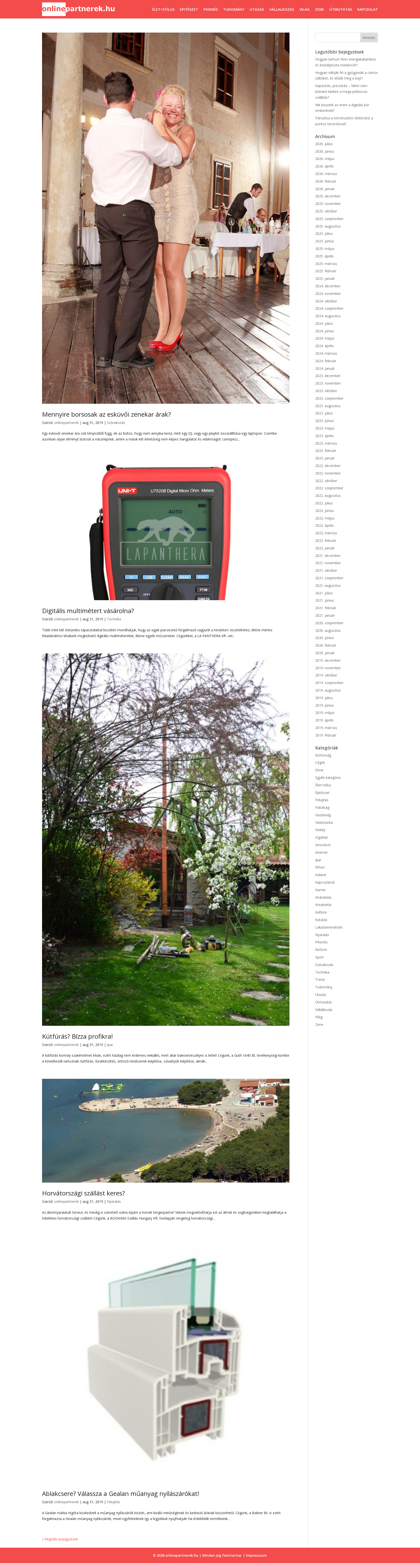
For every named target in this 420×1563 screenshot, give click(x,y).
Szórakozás (116, 422)
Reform (321, 949)
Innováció (323, 845)
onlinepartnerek (66, 422)
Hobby (320, 829)
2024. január (325, 368)
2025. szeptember (329, 218)
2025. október (326, 211)
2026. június (324, 151)
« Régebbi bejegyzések (60, 1539)
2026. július (324, 143)
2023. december (328, 375)
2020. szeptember (329, 623)
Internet (321, 852)
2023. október (326, 390)
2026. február (325, 181)
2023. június (324, 420)
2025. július (324, 233)
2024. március (326, 353)
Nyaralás (114, 1201)
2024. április (324, 345)
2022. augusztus (328, 495)
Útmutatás (340, 9)
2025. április (324, 256)
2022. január (325, 548)
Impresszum (256, 1555)
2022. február (325, 540)
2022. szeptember (329, 488)
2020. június (324, 637)
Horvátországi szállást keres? (83, 1193)
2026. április (324, 166)
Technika (114, 619)
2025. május (324, 248)
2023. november (328, 383)
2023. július (324, 413)
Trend (319, 979)
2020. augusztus (328, 630)
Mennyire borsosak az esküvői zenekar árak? (106, 414)
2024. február (325, 361)
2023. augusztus (328, 406)
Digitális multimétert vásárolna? (88, 610)
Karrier (320, 889)
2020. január (325, 652)
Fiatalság (322, 807)
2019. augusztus (328, 690)
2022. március (326, 533)
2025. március (326, 263)
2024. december (328, 286)
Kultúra (320, 912)
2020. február (325, 645)
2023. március (326, 443)
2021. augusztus (328, 585)
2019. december (328, 660)
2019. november (328, 668)
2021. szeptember (329, 578)
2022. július (324, 503)
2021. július (324, 593)
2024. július (324, 323)
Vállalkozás (281, 9)
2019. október (326, 675)
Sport (319, 957)
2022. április (324, 525)
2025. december (328, 196)
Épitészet (189, 9)
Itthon (320, 867)
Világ (304, 9)
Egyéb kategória (328, 777)
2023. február (325, 450)
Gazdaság (323, 815)
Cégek (320, 762)
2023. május (324, 428)
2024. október (326, 301)
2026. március (326, 173)
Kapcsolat (367, 9)
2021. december (328, 555)
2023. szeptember (329, 398)
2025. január (325, 278)
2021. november (328, 563)
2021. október (326, 570)
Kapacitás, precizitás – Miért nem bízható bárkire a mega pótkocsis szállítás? (341, 91)
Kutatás (321, 919)
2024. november (328, 293)
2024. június (324, 331)
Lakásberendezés (329, 927)
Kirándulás (323, 897)
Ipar (110, 1044)
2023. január (325, 458)
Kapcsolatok (325, 882)
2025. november (328, 203)
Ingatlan (321, 837)
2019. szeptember (329, 682)
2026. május (324, 158)
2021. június (324, 600)
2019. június (324, 705)
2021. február (325, 608)
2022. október (326, 480)
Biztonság (323, 755)
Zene (319, 9)
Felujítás (113, 1502)
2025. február (325, 271)
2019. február (325, 735)
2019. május (324, 712)
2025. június (324, 241)
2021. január (325, 615)
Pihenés (210, 9)
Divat (319, 770)
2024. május (324, 338)
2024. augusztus (328, 316)
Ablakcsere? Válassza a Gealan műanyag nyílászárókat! (120, 1493)
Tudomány (233, 9)
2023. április (324, 435)
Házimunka (324, 822)
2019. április (324, 720)
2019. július (324, 697)
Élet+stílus (163, 9)
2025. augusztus (328, 226)
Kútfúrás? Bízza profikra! (77, 1036)
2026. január (325, 188)
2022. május (324, 518)
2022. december (328, 465)
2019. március (326, 727)
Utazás (257, 9)
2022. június (324, 510)
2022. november (328, 473)
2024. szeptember (329, 308)
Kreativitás (323, 904)
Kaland (320, 874)
